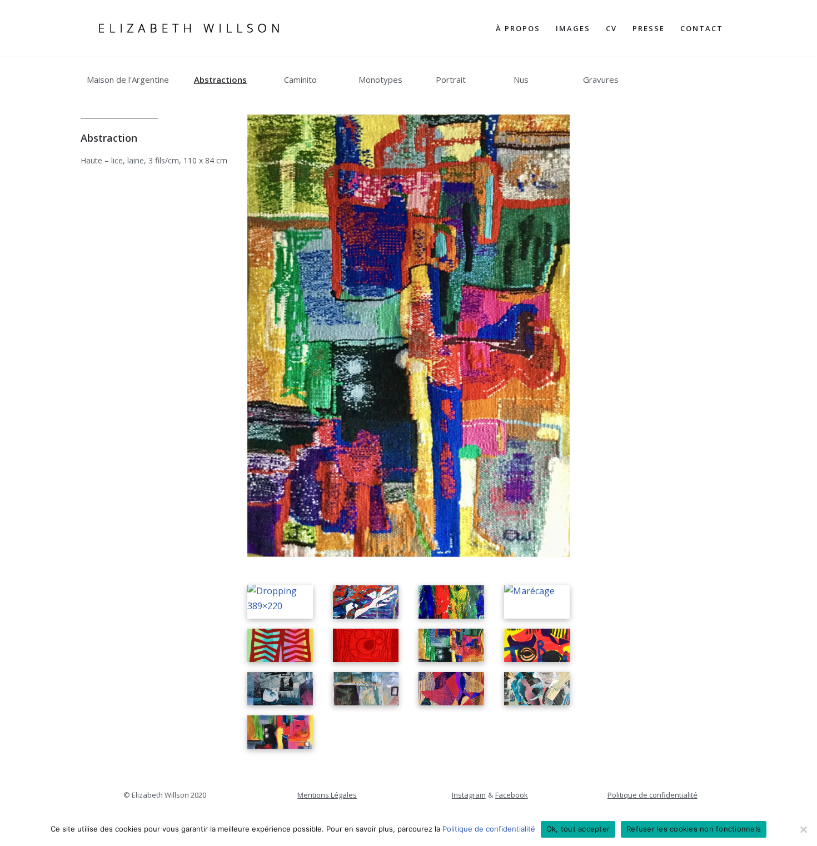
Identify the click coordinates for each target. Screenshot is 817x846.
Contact (701, 28)
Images (573, 28)
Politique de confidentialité (652, 795)
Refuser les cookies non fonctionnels (693, 828)
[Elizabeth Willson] (189, 28)
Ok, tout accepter (578, 828)
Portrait (451, 79)
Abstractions (220, 79)
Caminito (300, 79)
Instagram (469, 795)
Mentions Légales (327, 795)
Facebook (511, 795)
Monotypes (380, 79)
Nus (521, 79)
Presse (648, 28)
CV (611, 28)
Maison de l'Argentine (128, 79)
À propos (518, 28)
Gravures (601, 79)
